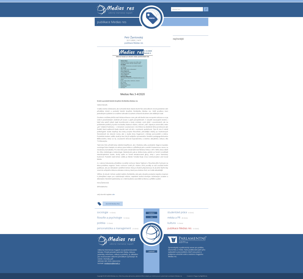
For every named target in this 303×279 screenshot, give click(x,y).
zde (113, 194)
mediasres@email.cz (112, 263)
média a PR (177, 217)
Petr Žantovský (134, 37)
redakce (151, 213)
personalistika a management (117, 228)
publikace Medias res (111, 22)
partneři (151, 251)
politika (105, 223)
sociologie (106, 212)
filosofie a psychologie (113, 217)
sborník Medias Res (113, 204)
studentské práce (180, 212)
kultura (175, 223)
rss (151, 217)
